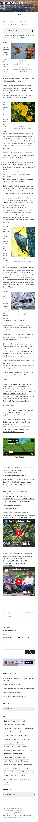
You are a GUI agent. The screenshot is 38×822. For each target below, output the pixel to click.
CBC (5, 732)
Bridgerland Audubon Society (24, 396)
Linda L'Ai (23, 21)
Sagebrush (25, 768)
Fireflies (7, 739)
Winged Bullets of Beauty (11, 685)
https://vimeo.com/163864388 (13, 432)
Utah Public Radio (24, 815)
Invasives (7, 750)
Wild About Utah (16, 2)
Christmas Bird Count (17, 732)
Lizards (29, 750)
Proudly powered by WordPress (13, 810)
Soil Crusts (14, 772)
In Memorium (8, 746)
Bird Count (21, 721)
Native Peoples (20, 757)
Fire (32, 735)
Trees (30, 772)
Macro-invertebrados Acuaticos (14, 697)
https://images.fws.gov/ (21, 386)
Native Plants (8, 761)
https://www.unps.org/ (10, 508)
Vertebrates (28, 612)
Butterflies (29, 728)
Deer (26, 735)
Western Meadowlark (18, 775)
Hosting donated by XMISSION (12, 813)
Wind (6, 783)
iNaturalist (20, 743)
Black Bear (7, 728)
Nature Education (22, 761)
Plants (20, 612)
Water (6, 775)
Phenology (28, 765)
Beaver (6, 721)
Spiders (23, 772)
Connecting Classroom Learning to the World (18, 689)
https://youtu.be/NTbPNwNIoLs (20, 517)
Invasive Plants (21, 746)
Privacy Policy (7, 808)
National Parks (18, 754)
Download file (7, 35)
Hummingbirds (9, 743)
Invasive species (18, 750)
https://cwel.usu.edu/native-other (14, 475)
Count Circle (8, 735)
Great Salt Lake (24, 739)
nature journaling (10, 765)
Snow (6, 772)
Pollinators (15, 768)
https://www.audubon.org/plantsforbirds (17, 427)
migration (7, 754)
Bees (13, 721)
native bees (8, 757)
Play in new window (20, 35)
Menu (20, 15)
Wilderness (26, 779)
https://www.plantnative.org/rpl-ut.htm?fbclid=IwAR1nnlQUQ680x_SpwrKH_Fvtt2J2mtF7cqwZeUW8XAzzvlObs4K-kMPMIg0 (19, 498)
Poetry (6, 768)
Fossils (14, 739)
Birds (8, 612)
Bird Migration (20, 725)
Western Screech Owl (11, 779)
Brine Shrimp (18, 728)
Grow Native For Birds (15, 615)
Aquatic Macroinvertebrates (12, 693)
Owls (20, 765)
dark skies (18, 735)
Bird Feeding (8, 725)
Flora (13, 612)
